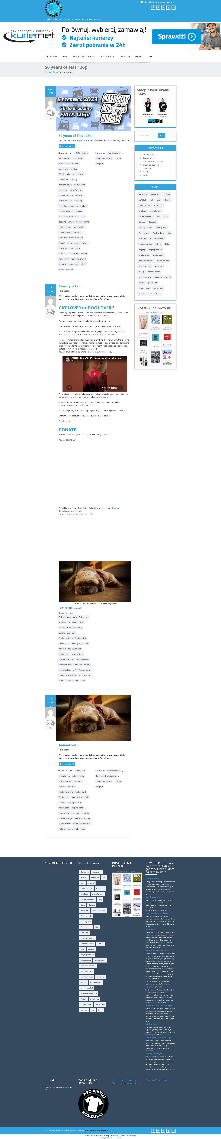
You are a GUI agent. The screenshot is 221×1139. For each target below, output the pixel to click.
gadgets (62, 222)
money (87, 664)
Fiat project (77, 211)
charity (81, 622)
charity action (65, 627)
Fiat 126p (78, 200)
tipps (83, 680)
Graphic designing (104, 158)
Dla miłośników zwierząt (158, 1037)
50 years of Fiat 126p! (75, 135)
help (61, 227)
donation (63, 200)
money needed (73, 243)
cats (74, 622)
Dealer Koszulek (156, 1080)
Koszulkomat (152, 878)
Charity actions (114, 153)
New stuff (147, 168)
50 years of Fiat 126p (68, 169)
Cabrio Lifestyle (153, 1053)
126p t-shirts (64, 163)
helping (68, 227)
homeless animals (66, 659)
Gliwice (71, 222)
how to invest (65, 232)
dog (74, 627)
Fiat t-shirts (80, 216)
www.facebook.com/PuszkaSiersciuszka (76, 514)
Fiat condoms (81, 206)
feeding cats (64, 643)
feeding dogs (77, 643)
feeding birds (81, 638)
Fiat (70, 200)
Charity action (107, 56)
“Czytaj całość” (68, 146)
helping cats (64, 654)
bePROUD (63, 179)
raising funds (73, 680)
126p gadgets (65, 158)
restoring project (78, 259)
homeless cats (83, 659)
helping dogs (77, 654)
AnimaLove (84, 617)
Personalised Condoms (84, 56)
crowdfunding (76, 190)
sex (151, 294)
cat (69, 622)
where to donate (66, 269)
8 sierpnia (143, 194)
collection (158, 205)
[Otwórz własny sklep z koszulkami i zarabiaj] (93, 1103)
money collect (65, 670)
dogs (80, 627)
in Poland (77, 232)
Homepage (52, 56)
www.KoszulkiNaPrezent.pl (155, 312)
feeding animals (66, 638)
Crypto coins (148, 158)
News (64, 56)
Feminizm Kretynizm (155, 950)
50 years (75, 163)
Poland (85, 243)
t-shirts (83, 264)
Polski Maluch (65, 253)
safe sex (142, 294)
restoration (64, 259)
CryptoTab (125, 56)
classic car (63, 190)
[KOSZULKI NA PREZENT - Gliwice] (155, 340)
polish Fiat (75, 248)
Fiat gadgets (64, 211)
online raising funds (68, 675)
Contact (139, 56)
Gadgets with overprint (106, 776)
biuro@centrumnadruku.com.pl (159, 2)
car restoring (79, 185)
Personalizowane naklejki (158, 1005)
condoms (142, 211)
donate (79, 195)
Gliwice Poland (82, 222)
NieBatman (151, 1024)
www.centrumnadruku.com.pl (96, 1130)
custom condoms (66, 195)
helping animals (75, 649)
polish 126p (64, 248)
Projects (99, 163)
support (62, 264)
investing (63, 237)
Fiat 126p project (66, 206)
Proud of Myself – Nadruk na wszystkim (126, 1081)
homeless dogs (65, 664)
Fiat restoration (66, 216)
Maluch (62, 243)
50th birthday (65, 174)
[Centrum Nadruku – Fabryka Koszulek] (77, 8)
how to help (79, 227)
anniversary (78, 174)
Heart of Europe (153, 986)
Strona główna (51, 72)
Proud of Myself (80, 253)
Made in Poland (76, 237)
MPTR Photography (73, 608)
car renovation (65, 185)
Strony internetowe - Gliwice (110, 1138)
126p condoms (82, 153)
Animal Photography (68, 617)
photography (84, 675)
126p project (78, 158)
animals (62, 622)
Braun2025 (150, 929)
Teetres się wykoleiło (156, 913)
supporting (73, 264)
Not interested (153, 897)
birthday (73, 179)
